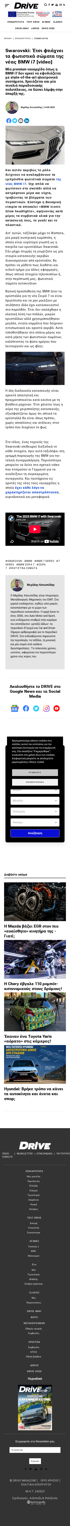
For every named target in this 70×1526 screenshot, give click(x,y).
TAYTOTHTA (63, 1153)
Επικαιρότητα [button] (34, 1171)
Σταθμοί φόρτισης (33, 1284)
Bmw (29, 561)
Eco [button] (34, 1264)
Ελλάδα (33, 1186)
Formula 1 (33, 1246)
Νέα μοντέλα (33, 1176)
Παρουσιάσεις (33, 1302)
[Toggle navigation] (7, 6)
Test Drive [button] (34, 1218)
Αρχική (8, 38)
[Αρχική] (26, 6)
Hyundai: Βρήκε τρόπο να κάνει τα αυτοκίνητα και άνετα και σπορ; (33, 1094)
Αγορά (33, 1204)
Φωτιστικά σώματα (24, 568)
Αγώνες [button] (34, 1241)
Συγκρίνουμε (33, 1232)
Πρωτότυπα (34, 1181)
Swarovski (14, 561)
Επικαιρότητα (15, 22)
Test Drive (33, 22)
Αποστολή (33, 1228)
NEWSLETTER (25, 1153)
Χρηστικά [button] (34, 1342)
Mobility (33, 1279)
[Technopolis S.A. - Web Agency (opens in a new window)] (35, 1502)
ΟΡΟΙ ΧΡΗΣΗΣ (50, 1480)
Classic (58, 22)
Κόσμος (34, 1190)
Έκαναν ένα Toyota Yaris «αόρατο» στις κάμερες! (28, 1039)
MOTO (34, 1317)
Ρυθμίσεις (35, 772)
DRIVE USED (48, 28)
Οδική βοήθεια (33, 1356)
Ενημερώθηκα (35, 782)
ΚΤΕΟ (33, 1352)
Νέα (34, 1270)
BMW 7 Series (45, 561)
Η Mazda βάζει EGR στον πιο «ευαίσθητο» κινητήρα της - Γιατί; (31, 931)
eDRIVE (35, 28)
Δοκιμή (33, 1223)
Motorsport (33, 1256)
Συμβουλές (33, 1333)
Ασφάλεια (33, 1200)
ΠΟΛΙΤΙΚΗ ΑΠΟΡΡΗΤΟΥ (36, 1484)
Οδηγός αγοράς (33, 1328)
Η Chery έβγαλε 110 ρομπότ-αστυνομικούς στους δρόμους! (33, 986)
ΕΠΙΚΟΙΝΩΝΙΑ (44, 1153)
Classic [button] (34, 1292)
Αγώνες (46, 22)
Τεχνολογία (41, 38)
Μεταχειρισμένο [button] (34, 1323)
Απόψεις (33, 1209)
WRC (33, 1251)
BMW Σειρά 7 (26, 564)
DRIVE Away (22, 28)
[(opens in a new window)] (50, 5)
